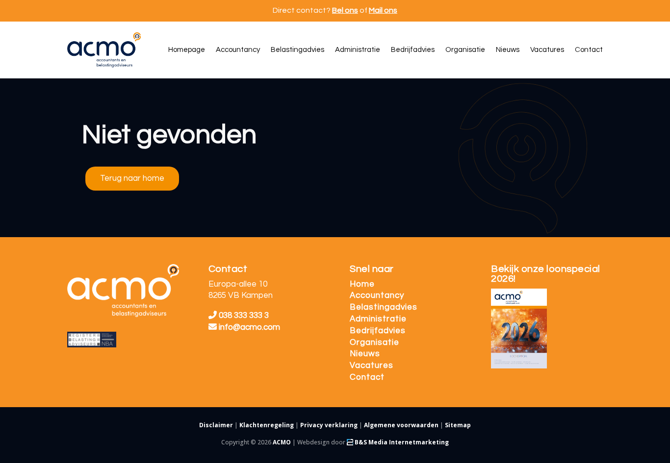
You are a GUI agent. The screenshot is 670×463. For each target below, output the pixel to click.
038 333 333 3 (243, 315)
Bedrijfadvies (378, 330)
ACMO (282, 442)
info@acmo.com (249, 327)
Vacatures (371, 365)
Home (362, 284)
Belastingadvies (383, 307)
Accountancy (377, 295)
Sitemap (458, 425)
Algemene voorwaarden (401, 425)
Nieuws (365, 353)
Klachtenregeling (266, 425)
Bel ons (345, 10)
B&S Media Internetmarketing (401, 442)
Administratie (378, 319)
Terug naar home (132, 178)
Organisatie (374, 342)
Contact (367, 377)
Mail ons (383, 10)
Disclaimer (216, 425)
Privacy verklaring (329, 425)
